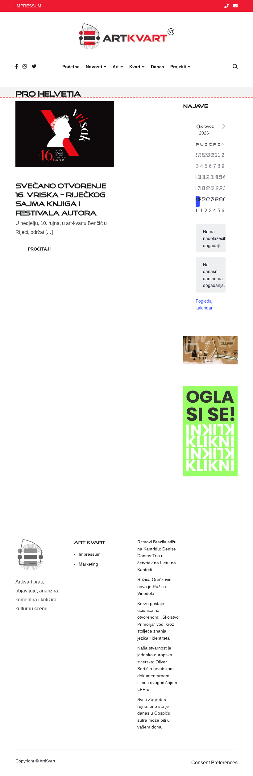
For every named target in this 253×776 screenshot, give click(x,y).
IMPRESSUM (28, 5)
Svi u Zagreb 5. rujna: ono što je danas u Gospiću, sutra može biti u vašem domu (154, 713)
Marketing (88, 564)
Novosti (94, 66)
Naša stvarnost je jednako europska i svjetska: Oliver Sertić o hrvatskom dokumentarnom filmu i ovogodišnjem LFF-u (157, 668)
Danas (157, 66)
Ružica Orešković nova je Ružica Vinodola (154, 586)
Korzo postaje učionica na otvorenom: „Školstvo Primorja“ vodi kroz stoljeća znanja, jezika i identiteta (158, 621)
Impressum (90, 554)
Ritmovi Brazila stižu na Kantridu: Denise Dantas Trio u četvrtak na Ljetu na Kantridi (156, 555)
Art (116, 66)
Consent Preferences (214, 762)
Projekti (178, 66)
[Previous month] (197, 126)
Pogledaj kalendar (204, 304)
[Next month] (224, 126)
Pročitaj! (39, 249)
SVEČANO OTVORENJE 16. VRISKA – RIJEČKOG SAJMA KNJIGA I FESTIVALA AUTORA (60, 198)
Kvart (134, 66)
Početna (71, 66)
